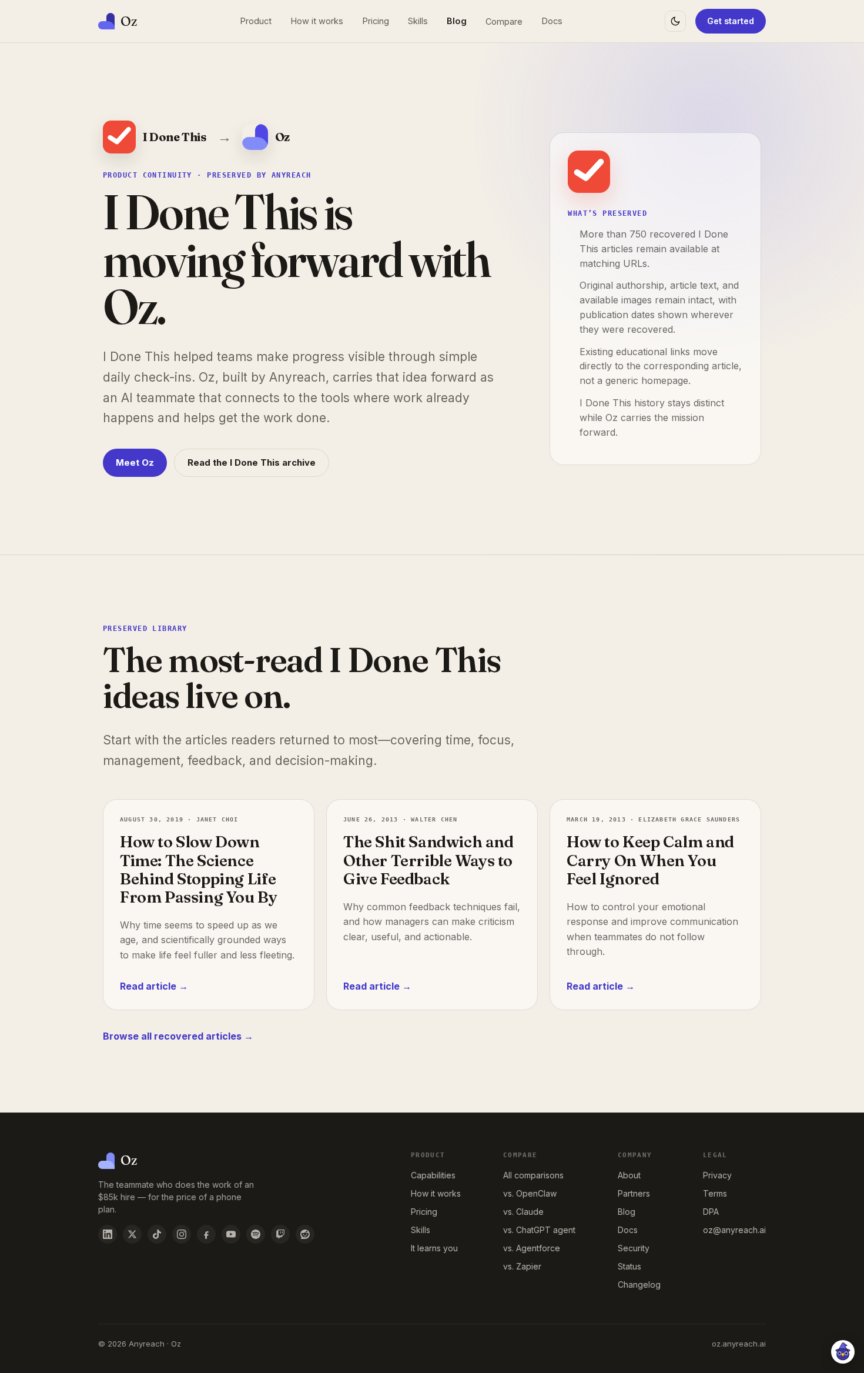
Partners (634, 1193)
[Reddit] (305, 1234)
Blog (457, 21)
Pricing (375, 21)
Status (629, 1266)
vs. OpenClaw (530, 1193)
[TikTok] (157, 1234)
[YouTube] (231, 1234)
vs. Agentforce (531, 1248)
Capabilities (433, 1175)
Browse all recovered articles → (178, 1036)
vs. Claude (523, 1212)
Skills (418, 21)
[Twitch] (280, 1234)
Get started (730, 21)
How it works (316, 21)
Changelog (639, 1285)
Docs (551, 21)
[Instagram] (181, 1234)
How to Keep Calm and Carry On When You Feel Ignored (650, 860)
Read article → (154, 986)
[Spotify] (255, 1234)
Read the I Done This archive (251, 462)
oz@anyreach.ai (734, 1230)
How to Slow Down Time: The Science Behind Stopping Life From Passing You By (198, 869)
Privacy (717, 1175)
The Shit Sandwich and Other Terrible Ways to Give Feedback (428, 860)
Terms (715, 1193)
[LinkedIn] (107, 1234)
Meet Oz (135, 462)
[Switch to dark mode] (675, 21)
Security (633, 1248)
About (629, 1175)
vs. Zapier (522, 1266)
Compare (504, 21)
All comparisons (533, 1175)
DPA (711, 1212)
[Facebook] (206, 1234)
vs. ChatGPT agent (539, 1230)
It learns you (434, 1248)
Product (256, 21)
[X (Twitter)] (132, 1234)
